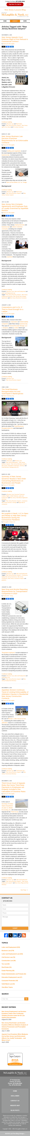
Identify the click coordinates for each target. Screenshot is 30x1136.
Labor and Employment (19, 291)
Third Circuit (14, 812)
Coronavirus (25, 575)
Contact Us (15, 1100)
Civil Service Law (8, 957)
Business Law (10, 123)
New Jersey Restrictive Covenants (18, 298)
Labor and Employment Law (8, 293)
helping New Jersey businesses (9, 576)
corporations (14, 321)
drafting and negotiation (14, 151)
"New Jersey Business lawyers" (13, 125)
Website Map (15, 1105)
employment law (19, 225)
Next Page (23, 890)
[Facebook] (6, 935)
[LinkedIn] (15, 935)
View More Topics (7, 987)
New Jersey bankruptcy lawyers (19, 464)
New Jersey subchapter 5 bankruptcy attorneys (13, 465)
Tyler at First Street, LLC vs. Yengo (16, 182)
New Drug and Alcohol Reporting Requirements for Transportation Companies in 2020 (15, 591)
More (25, 21)
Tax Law (6, 964)
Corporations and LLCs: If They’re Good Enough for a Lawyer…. (12, 309)
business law (5, 155)
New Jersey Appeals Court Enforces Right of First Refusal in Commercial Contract (15, 39)
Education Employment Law (12, 977)
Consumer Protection (19, 494)
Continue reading (7, 122)
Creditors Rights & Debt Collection (10, 496)
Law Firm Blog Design (14, 1133)
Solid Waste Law (6, 677)
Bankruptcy (9, 460)
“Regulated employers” (8, 652)
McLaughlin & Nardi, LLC (21, 1128)
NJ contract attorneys (18, 127)
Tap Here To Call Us (15, 4)
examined (9, 257)
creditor (16, 327)
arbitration (5, 722)
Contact (15, 21)
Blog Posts (15, 1110)
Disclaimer (15, 1096)
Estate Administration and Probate (14, 974)
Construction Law (20, 770)
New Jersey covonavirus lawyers (16, 578)
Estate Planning (8, 970)
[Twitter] (10, 935)
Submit (15, 928)
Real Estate (19, 123)
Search (26, 998)
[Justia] (19, 935)
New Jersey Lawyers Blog (15, 15)
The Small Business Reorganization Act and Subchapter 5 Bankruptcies (12, 391)
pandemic (4, 580)
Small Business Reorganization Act (10, 467)
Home (5, 21)
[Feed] (24, 935)
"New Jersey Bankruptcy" (12, 462)
